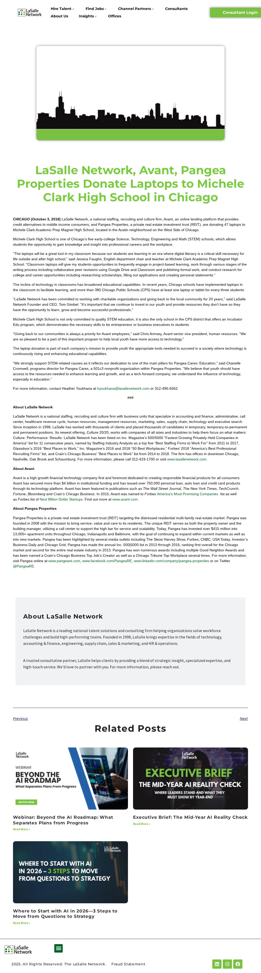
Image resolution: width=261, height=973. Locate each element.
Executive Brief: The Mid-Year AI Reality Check (190, 817)
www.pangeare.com (64, 561)
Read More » (21, 829)
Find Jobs (95, 8)
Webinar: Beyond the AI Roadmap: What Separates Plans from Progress (63, 820)
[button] (58, 948)
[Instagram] (227, 964)
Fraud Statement (128, 964)
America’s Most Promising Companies (188, 494)
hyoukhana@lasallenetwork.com (123, 388)
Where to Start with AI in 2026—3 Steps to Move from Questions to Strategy (65, 913)
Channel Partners (134, 8)
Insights (86, 16)
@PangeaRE (23, 566)
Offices (114, 16)
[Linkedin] (216, 964)
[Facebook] (237, 964)
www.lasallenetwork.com (186, 459)
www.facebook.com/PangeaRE (107, 561)
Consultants (176, 8)
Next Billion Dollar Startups (61, 499)
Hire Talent (61, 8)
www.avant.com (125, 499)
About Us (59, 16)
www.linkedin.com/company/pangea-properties (171, 561)
